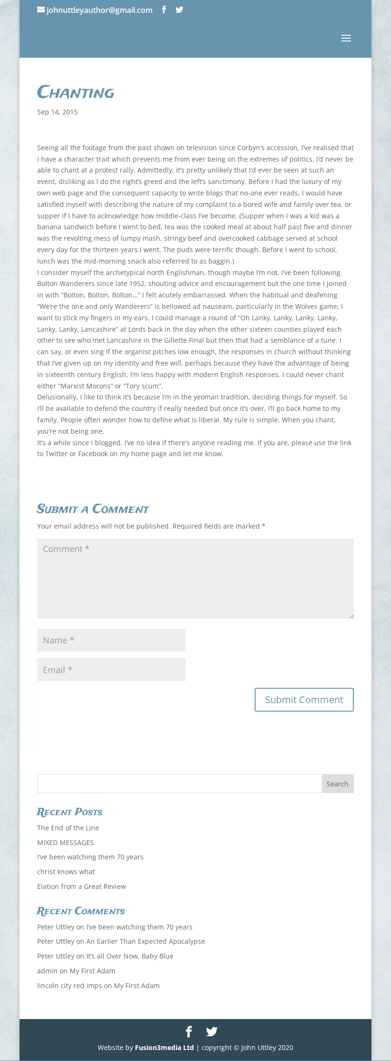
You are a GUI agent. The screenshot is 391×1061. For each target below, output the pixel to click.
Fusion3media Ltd (164, 1047)
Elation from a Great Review (81, 886)
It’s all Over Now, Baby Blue (130, 955)
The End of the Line (68, 827)
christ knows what (66, 871)
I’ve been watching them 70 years (90, 856)
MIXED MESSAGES (65, 842)
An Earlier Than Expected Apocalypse (145, 941)
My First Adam (92, 970)
